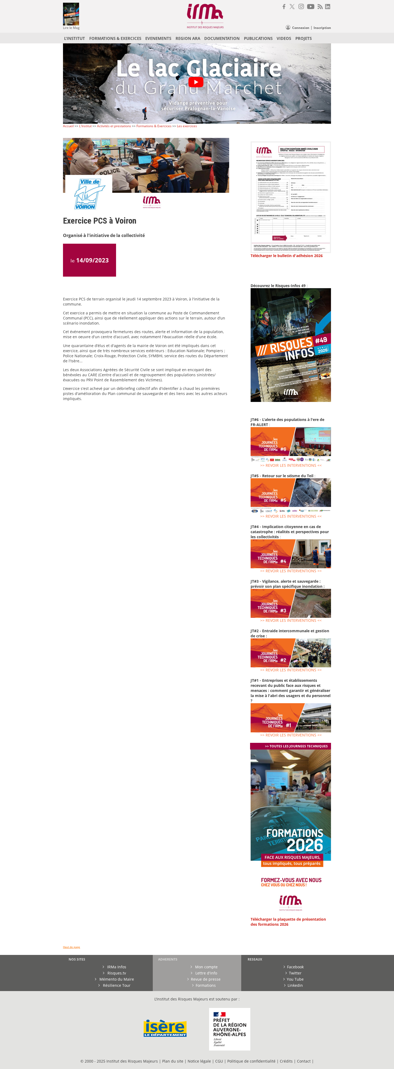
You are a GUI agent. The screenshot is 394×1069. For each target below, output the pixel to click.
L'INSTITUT (74, 38)
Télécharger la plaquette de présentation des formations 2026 (288, 922)
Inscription (322, 27)
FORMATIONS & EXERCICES (115, 38)
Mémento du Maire (116, 979)
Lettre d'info (205, 973)
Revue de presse (206, 979)
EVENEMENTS (158, 38)
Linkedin (295, 985)
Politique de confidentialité (251, 1061)
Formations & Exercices (154, 126)
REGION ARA (188, 38)
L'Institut (85, 126)
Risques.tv (116, 973)
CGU (219, 1061)
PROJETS (303, 38)
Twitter (295, 973)
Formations (206, 985)
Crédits (286, 1061)
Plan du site (172, 1061)
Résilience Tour (116, 985)
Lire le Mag (71, 27)
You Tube (295, 979)
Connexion (300, 27)
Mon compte (206, 966)
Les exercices (187, 126)
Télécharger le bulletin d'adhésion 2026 (287, 255)
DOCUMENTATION (222, 38)
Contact (304, 1061)
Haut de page (71, 947)
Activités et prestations (114, 126)
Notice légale (199, 1061)
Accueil (69, 126)
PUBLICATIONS (258, 38)
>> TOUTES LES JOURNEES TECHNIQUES (296, 746)
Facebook (295, 966)
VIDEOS (284, 38)
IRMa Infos (116, 966)
